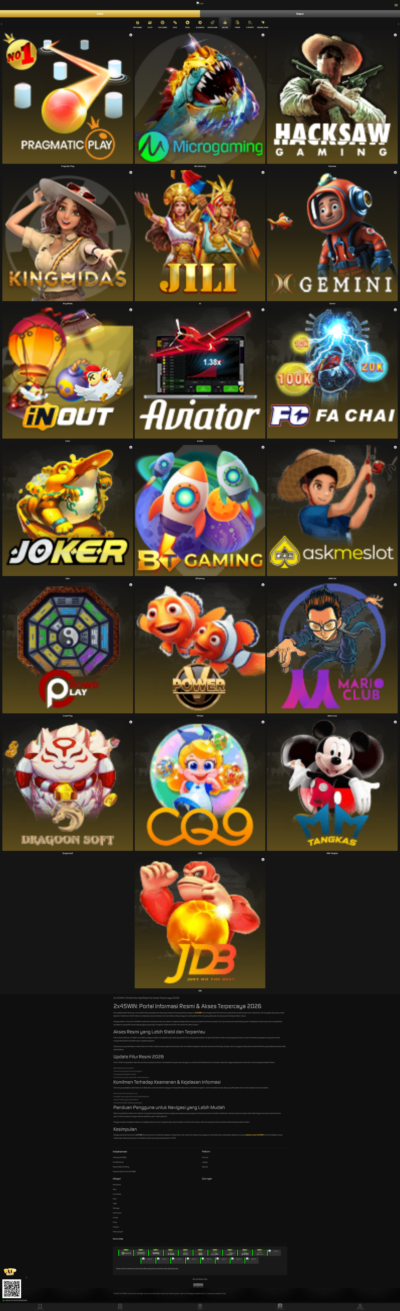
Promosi (205, 1157)
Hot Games (137, 27)
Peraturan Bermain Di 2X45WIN (124, 1171)
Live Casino (162, 27)
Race (175, 27)
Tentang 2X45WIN (119, 1157)
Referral (205, 1167)
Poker (237, 27)
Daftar (100, 14)
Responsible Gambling (121, 1167)
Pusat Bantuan (118, 1162)
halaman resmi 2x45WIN (255, 1135)
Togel (187, 27)
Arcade (225, 27)
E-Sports (250, 27)
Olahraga (200, 27)
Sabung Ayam (262, 27)
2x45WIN (198, 1013)
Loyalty (205, 1162)
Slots (150, 27)
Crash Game (213, 27)
